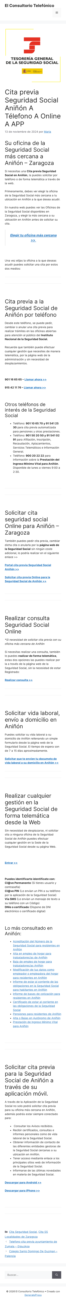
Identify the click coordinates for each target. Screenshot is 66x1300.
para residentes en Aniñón (30, 977)
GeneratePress (33, 1295)
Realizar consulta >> (19, 680)
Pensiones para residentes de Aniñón (37, 1014)
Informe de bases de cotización (33, 993)
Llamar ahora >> (36, 379)
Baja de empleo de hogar (29, 961)
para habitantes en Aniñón (30, 989)
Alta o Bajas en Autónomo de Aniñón (36, 1018)
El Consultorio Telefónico (29, 5)
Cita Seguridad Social (23, 1231)
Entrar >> (11, 862)
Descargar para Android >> (23, 1182)
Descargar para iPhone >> (22, 1190)
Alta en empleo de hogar (29, 953)
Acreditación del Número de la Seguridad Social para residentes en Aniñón (36, 945)
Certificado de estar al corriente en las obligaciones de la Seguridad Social (35, 1006)
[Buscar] (56, 1275)
